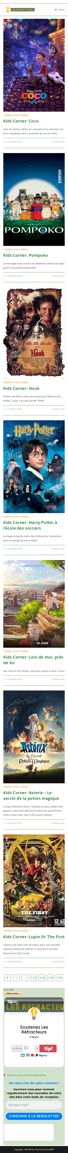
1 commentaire (14, 276)
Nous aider (8, 989)
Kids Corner (21, 115)
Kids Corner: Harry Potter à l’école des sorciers (30, 525)
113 (41, 978)
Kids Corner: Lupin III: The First (34, 936)
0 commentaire (14, 141)
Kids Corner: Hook (21, 388)
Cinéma (7, 115)
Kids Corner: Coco (21, 121)
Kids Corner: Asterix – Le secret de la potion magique (31, 795)
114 (50, 978)
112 (33, 978)
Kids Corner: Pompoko (25, 255)
